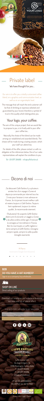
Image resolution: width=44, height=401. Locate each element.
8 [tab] (34, 256)
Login (24, 396)
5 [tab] (24, 256)
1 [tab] (10, 256)
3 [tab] (17, 256)
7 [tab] (31, 256)
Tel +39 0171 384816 (13, 159)
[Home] (11, 10)
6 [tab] (27, 256)
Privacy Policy (17, 396)
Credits (29, 396)
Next (39, 219)
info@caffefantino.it (30, 159)
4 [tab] (20, 256)
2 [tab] (13, 256)
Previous (4, 219)
